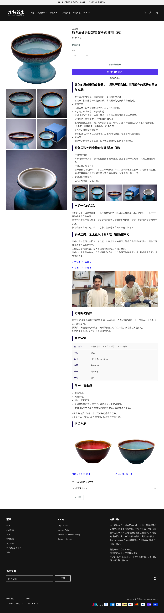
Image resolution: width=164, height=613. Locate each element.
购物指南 (10, 539)
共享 (79, 497)
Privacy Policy (64, 530)
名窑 (8, 535)
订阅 (63, 578)
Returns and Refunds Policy (69, 535)
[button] (145, 13)
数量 (73, 51)
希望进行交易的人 (13, 548)
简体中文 (31, 603)
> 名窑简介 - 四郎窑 (81, 262)
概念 (8, 525)
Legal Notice (63, 525)
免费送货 (76, 45)
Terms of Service (65, 539)
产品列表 (10, 530)
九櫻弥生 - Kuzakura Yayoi (146, 599)
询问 (8, 552)
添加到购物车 (115, 64)
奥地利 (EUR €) (14, 603)
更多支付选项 (115, 78)
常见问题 (10, 543)
